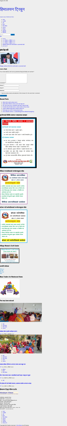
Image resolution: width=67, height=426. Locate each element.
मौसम (1, 273)
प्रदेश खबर (5, 325)
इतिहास (4, 369)
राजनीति (4, 21)
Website (2, 90)
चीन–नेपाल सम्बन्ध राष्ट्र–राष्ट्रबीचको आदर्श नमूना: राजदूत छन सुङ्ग (15, 105)
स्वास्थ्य (4, 27)
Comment (3, 83)
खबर (3, 324)
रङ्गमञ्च (4, 30)
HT (1, 334)
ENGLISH (4, 32)
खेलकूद (4, 29)
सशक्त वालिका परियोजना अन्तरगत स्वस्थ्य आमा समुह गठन (13, 104)
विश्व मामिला (5, 26)
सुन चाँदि (1, 270)
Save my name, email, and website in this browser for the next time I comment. (21, 93)
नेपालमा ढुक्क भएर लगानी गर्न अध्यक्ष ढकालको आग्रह (12, 110)
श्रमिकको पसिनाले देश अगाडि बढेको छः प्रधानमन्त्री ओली (13, 66)
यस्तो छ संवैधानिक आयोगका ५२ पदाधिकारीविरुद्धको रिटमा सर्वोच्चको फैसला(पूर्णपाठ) (18, 111)
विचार (4, 24)
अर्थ (3, 22)
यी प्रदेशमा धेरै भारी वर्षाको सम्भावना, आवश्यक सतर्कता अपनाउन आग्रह (16, 107)
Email (1, 88)
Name (2, 85)
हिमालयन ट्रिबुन (12, 9)
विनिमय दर (2, 269)
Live (1, 36)
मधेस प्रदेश (5, 327)
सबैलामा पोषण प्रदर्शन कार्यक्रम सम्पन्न (10, 102)
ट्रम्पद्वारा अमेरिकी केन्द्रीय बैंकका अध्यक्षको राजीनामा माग (13, 108)
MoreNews (19, 425)
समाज (4, 19)
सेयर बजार (2, 272)
